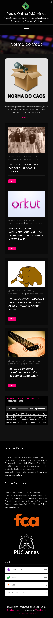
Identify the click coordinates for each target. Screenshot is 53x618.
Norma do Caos (33, 159)
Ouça (12, 181)
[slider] (42, 408)
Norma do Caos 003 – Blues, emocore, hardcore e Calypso (26, 168)
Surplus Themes (14, 610)
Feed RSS (26, 117)
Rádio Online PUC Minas (26, 13)
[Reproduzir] (9, 409)
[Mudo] (36, 409)
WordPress (40, 610)
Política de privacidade (26, 613)
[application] (26, 408)
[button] (51, 2)
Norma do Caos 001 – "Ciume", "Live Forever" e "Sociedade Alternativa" (23, 372)
